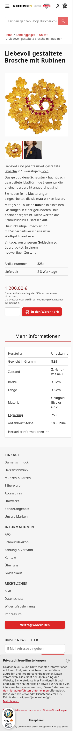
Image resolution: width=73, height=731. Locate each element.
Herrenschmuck (16, 474)
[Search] (63, 21)
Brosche (11, 171)
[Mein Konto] (58, 6)
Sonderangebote (17, 513)
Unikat (43, 35)
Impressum (13, 618)
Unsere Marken (16, 520)
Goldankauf (13, 577)
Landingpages (25, 35)
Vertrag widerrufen (33, 629)
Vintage (10, 242)
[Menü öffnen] (7, 6)
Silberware (12, 489)
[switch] (8, 725)
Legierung (15, 415)
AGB (8, 595)
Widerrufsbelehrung (20, 610)
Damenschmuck (17, 466)
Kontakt (10, 561)
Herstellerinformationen (26, 436)
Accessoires (13, 497)
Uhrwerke (12, 505)
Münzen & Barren (18, 482)
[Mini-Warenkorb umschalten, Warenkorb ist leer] (64, 6)
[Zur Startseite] (22, 6)
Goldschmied (47, 242)
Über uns (11, 569)
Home (8, 35)
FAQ (8, 538)
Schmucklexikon (17, 546)
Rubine (40, 205)
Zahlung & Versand (19, 554)
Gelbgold (58, 398)
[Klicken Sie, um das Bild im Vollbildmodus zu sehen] (36, 104)
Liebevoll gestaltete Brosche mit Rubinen (35, 38)
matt (39, 198)
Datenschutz (14, 603)
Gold (44, 171)
